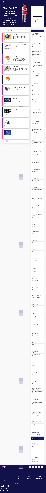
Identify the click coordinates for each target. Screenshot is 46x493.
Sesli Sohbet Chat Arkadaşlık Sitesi (36, 314)
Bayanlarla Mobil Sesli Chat (36, 41)
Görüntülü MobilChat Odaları (36, 119)
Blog (33, 71)
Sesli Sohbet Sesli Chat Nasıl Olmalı (37, 319)
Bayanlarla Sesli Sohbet (36, 46)
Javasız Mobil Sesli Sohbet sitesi (36, 143)
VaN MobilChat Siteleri (35, 432)
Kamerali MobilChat (35, 173)
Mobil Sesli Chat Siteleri (36, 203)
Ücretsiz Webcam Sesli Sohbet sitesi (37, 422)
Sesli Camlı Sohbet (35, 278)
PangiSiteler (34, 262)
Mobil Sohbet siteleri (35, 231)
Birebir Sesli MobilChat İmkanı (37, 68)
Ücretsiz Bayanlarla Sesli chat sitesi (37, 403)
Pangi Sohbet (34, 260)
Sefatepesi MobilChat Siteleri (37, 276)
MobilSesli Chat (34, 242)
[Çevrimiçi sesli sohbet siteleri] (7, 110)
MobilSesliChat (34, 244)
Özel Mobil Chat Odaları (36, 253)
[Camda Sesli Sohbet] (7, 78)
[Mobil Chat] (7, 68)
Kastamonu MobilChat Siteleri (37, 189)
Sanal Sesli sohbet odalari (36, 271)
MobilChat (33, 233)
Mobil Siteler (34, 226)
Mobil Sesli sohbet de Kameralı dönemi (37, 215)
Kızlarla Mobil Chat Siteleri (36, 191)
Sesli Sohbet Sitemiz (35, 333)
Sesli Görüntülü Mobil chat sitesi (36, 292)
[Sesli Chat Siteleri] (7, 132)
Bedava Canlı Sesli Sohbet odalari (36, 55)
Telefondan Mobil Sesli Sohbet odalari (37, 392)
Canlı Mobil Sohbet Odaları (36, 81)
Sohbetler (33, 383)
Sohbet (33, 362)
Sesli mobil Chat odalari (36, 302)
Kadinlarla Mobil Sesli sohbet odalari (37, 152)
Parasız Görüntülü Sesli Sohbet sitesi (37, 266)
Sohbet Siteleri (34, 372)
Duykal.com (34, 101)
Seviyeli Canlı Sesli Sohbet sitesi (36, 355)
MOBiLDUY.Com (8, 1)
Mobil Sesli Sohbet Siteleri (36, 217)
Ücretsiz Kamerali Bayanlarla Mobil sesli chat (36, 413)
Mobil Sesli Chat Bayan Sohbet (37, 198)
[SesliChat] (7, 99)
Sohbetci (33, 379)
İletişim (19, 478)
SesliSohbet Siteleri (35, 346)
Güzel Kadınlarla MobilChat (36, 132)
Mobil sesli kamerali (35, 207)
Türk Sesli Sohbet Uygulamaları (37, 397)
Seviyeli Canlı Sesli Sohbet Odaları (36, 352)
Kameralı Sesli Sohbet (35, 180)
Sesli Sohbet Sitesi (35, 335)
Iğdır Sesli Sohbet (35, 138)
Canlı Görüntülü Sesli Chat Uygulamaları (36, 76)
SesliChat (33, 342)
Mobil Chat (34, 194)
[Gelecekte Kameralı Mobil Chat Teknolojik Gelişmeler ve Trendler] (7, 46)
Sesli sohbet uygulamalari (36, 337)
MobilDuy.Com (34, 240)
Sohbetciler (34, 381)
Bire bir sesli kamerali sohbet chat (37, 66)
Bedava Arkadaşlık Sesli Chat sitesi (36, 52)
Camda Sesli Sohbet (35, 73)
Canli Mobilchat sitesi (35, 83)
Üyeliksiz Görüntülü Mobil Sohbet (36, 427)
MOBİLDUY (7, 466)
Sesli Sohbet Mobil (35, 316)
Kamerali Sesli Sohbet (35, 182)
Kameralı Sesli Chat (35, 178)
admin (10, 39)
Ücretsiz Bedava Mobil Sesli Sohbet (36, 410)
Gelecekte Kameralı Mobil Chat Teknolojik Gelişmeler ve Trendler (37, 115)
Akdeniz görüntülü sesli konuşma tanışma (36, 34)
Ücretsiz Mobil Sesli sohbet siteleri (36, 416)
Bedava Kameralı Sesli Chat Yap (37, 57)
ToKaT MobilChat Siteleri (36, 394)
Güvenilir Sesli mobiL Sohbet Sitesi (36, 130)
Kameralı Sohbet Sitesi (35, 187)
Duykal (33, 99)
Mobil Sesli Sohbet (35, 212)
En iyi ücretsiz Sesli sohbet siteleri (36, 110)
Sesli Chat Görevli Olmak (36, 285)
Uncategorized (34, 424)
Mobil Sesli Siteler (35, 209)
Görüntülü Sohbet (35, 123)
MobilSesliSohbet (35, 247)
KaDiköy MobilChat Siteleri (36, 145)
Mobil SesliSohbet (35, 222)
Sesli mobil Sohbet (35, 304)
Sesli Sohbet (34, 308)
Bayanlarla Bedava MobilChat (36, 36)
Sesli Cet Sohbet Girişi (35, 280)
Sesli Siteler (34, 306)
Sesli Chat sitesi (34, 289)
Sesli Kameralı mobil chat (36, 297)
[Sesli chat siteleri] (7, 121)
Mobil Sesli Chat (34, 196)
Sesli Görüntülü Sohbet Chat (36, 295)
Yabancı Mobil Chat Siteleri (36, 434)
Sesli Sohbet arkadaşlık (36, 311)
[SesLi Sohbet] (7, 36)
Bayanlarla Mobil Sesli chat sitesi (36, 44)
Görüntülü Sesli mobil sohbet (36, 121)
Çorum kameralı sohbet (36, 94)
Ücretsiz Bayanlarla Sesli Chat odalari (37, 400)
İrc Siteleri (33, 140)
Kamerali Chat (34, 160)
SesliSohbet (34, 344)
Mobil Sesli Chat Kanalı (36, 200)
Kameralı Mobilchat (35, 171)
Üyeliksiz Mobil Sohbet (36, 430)
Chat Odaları (28, 476)
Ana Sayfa (17, 1)
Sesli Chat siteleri (35, 287)
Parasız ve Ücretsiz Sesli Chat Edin (37, 269)
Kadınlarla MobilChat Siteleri (36, 154)
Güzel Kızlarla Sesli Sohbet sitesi (36, 135)
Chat (33, 90)
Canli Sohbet (34, 85)
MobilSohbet (34, 251)
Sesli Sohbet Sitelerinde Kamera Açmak (36, 327)
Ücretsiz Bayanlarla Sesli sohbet (36, 406)
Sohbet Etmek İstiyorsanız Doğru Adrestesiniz (36, 365)
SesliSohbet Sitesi (35, 349)
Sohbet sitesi (34, 374)
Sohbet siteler (34, 370)
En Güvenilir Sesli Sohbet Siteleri (36, 104)
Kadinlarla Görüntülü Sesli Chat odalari (37, 149)
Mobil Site (34, 224)
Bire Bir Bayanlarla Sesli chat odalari (36, 63)
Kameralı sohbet (34, 185)
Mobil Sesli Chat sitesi (35, 205)
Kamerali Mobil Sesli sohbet (36, 169)
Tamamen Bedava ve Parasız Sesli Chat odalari (36, 389)
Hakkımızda (19, 476)
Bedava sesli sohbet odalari (36, 60)
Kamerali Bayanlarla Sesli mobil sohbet (37, 157)
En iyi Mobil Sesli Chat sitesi (36, 107)
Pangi (33, 256)
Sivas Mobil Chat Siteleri (36, 360)
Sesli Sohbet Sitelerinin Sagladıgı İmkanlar (36, 330)
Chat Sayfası (34, 92)
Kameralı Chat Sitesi (35, 162)
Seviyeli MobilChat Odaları (36, 357)
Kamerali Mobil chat (35, 164)
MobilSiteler (34, 249)
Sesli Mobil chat (34, 299)
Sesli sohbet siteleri (35, 324)
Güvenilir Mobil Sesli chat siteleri (36, 126)
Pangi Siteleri (34, 258)
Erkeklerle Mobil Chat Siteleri (36, 112)
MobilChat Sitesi (35, 235)
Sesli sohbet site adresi (36, 322)
